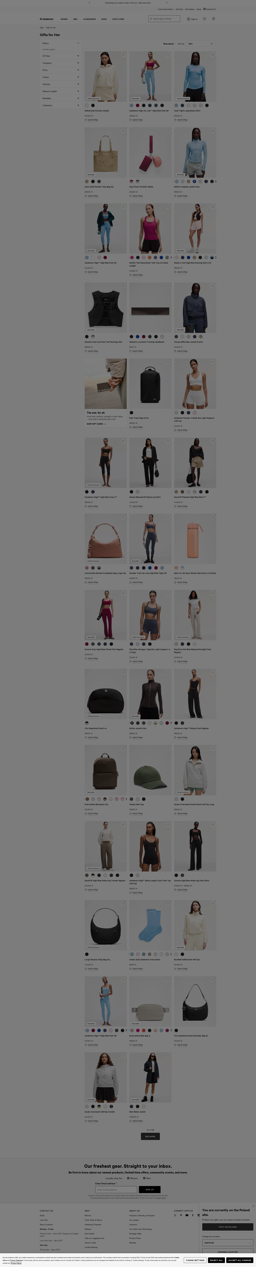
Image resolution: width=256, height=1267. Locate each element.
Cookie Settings (195, 1260)
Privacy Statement (16, 1260)
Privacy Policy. (16, 1263)
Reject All (216, 1260)
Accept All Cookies (240, 1260)
